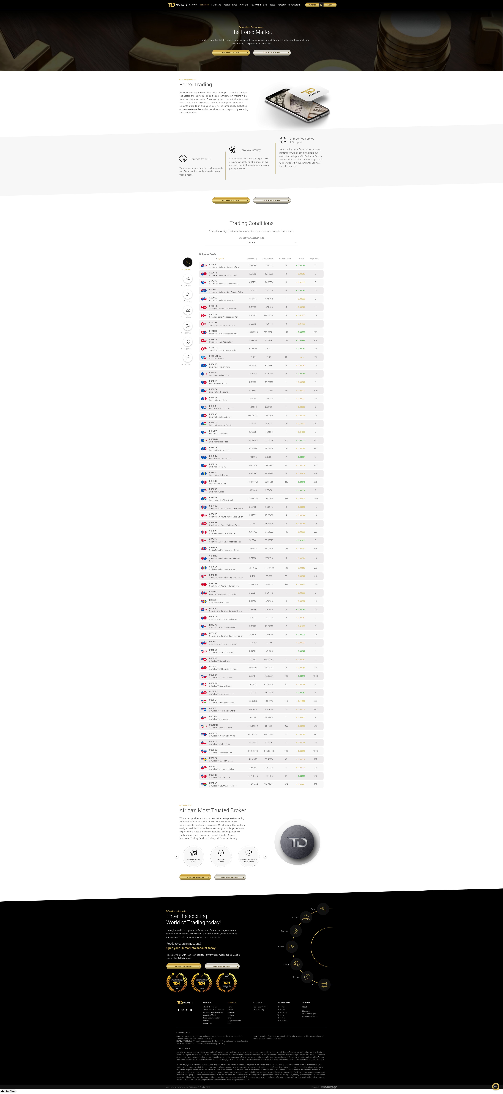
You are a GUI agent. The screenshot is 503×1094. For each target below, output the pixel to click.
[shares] (296, 964)
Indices (231, 1015)
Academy (282, 5)
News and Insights (259, 5)
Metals (230, 1009)
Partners (244, 5)
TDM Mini (281, 1018)
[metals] (306, 917)
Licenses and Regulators (213, 1012)
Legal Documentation (211, 1018)
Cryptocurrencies (234, 1020)
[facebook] (178, 1010)
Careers (206, 1020)
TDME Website (294, 5)
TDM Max (281, 1007)
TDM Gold (281, 1009)
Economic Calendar (309, 1016)
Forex (230, 1007)
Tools (272, 5)
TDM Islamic (282, 1020)
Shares (230, 1018)
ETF (229, 1023)
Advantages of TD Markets (213, 1009)
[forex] (323, 909)
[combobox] (251, 242)
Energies (231, 1012)
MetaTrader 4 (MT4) (260, 1007)
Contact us (207, 1023)
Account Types (230, 5)
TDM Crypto (281, 1012)
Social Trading (258, 1009)
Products (204, 5)
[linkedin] (191, 1010)
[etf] (324, 985)
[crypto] (307, 977)
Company (193, 5)
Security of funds (209, 1015)
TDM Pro (280, 1015)
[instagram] (183, 1010)
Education (306, 1011)
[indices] (292, 947)
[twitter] (187, 1010)
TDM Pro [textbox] (251, 242)
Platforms (216, 5)
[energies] (296, 931)
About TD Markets (210, 1007)
